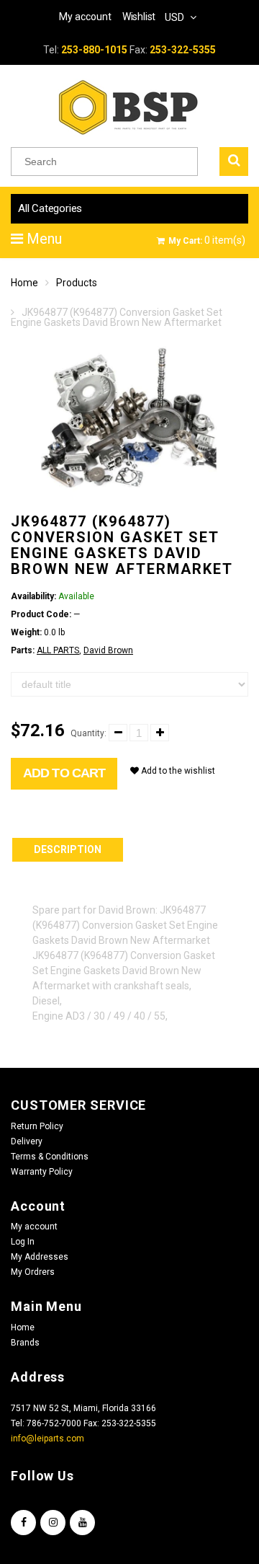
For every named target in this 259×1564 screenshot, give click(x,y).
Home (24, 282)
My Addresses (39, 1257)
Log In (23, 1242)
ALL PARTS (58, 650)
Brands (25, 1343)
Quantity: (88, 733)
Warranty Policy (42, 1172)
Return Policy (37, 1126)
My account (34, 1226)
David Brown (108, 650)
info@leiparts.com (47, 1438)
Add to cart (64, 773)
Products (76, 282)
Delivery (26, 1141)
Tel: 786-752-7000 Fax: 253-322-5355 (83, 1423)
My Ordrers (33, 1272)
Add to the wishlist (177, 771)
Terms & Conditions (49, 1157)
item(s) (206, 240)
